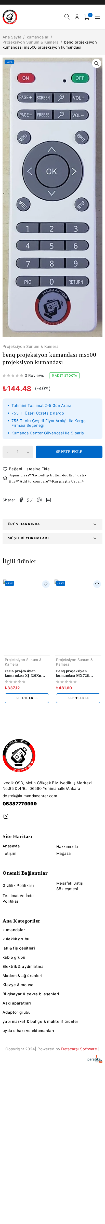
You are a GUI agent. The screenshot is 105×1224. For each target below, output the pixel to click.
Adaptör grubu (17, 1012)
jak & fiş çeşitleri (19, 948)
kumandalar (38, 37)
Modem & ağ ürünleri (22, 975)
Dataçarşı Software (79, 1049)
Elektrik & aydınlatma (23, 966)
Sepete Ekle (69, 452)
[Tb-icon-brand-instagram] (6, 816)
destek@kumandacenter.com (30, 795)
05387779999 (20, 803)
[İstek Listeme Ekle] (27, 469)
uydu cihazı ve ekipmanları (28, 1030)
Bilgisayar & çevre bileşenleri (31, 994)
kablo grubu (14, 957)
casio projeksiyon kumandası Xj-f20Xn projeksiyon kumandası (25, 675)
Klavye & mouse (18, 984)
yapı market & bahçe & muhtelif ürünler (40, 1021)
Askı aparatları (17, 1003)
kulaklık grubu (16, 939)
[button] (96, 63)
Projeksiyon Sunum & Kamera (31, 42)
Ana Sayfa (12, 37)
